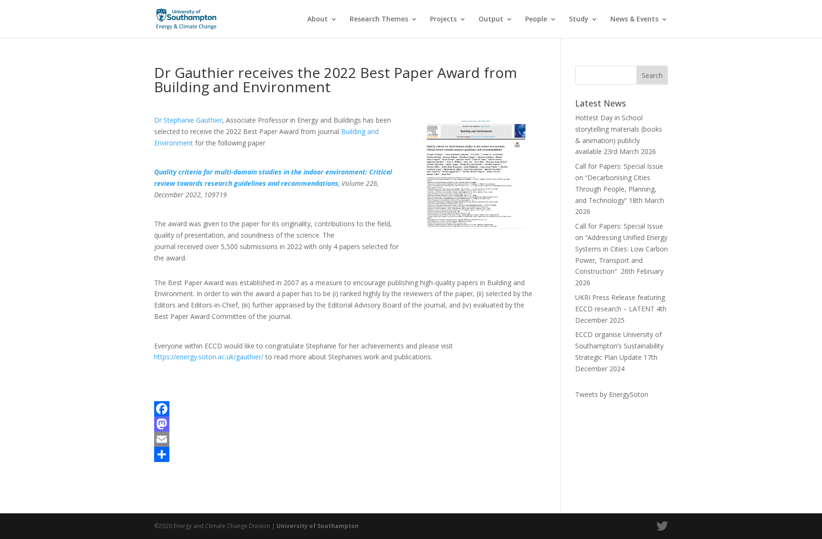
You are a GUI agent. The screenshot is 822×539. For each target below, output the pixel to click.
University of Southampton (317, 526)
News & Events (634, 19)
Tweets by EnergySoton (611, 394)
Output (491, 19)
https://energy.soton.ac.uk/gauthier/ (209, 356)
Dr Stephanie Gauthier (188, 120)
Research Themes (379, 19)
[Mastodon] (343, 424)
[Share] (343, 454)
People (536, 19)
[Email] (343, 439)
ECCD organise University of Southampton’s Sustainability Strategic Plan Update (619, 346)
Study (578, 19)
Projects (443, 19)
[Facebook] (343, 408)
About (317, 19)
